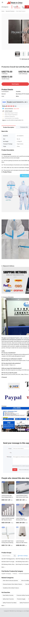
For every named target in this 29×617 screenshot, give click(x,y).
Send (15, 469)
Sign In (4, 120)
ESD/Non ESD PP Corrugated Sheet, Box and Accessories (15, 561)
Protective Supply (21, 599)
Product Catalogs (23, 555)
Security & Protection (10, 11)
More (3, 605)
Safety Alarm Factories (8, 599)
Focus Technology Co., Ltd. (19, 611)
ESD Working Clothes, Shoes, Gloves (10, 564)
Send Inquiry (15, 84)
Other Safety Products (20, 11)
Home (3, 11)
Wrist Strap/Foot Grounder (22, 564)
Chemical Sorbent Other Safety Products (12, 584)
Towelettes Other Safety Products (11, 588)
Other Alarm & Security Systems (10, 580)
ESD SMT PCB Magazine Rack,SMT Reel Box (9, 559)
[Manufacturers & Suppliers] (14, 2)
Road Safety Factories (8, 595)
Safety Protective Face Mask (9, 602)
